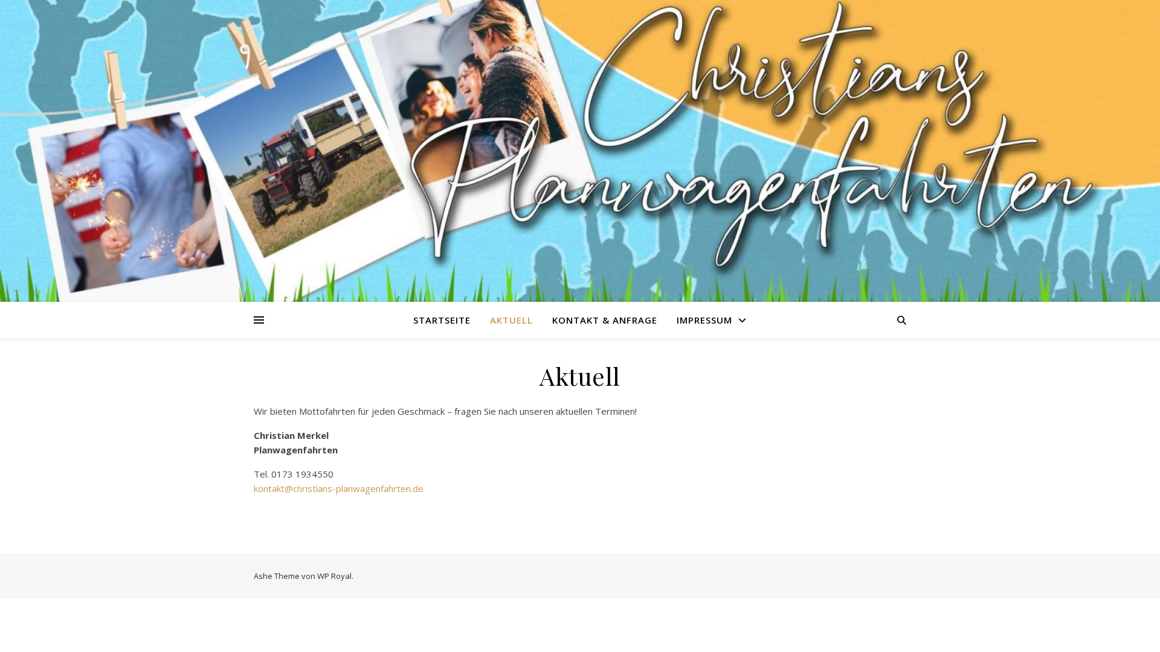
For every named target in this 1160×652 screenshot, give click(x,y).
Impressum (704, 320)
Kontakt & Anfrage (604, 320)
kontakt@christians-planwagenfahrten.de (339, 488)
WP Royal (334, 575)
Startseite (442, 320)
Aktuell (511, 320)
